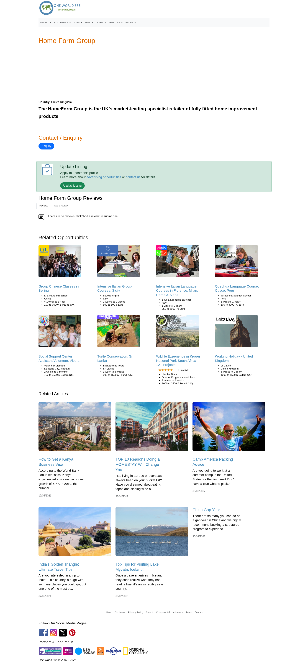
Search (149, 612)
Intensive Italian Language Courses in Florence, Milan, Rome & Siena (177, 290)
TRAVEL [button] (45, 22)
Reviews (43, 205)
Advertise (178, 612)
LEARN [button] (100, 22)
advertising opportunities (103, 177)
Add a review (61, 205)
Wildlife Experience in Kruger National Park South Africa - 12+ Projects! (178, 361)
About (109, 612)
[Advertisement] (154, 72)
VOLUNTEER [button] (61, 22)
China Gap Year (206, 510)
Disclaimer (119, 612)
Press (189, 612)
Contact (199, 612)
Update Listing (72, 185)
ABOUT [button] (129, 22)
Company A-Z (163, 612)
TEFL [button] (88, 22)
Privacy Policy (135, 612)
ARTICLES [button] (115, 22)
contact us (133, 177)
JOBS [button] (76, 22)
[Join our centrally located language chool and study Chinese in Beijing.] (59, 262)
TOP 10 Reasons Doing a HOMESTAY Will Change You (137, 464)
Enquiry (46, 146)
